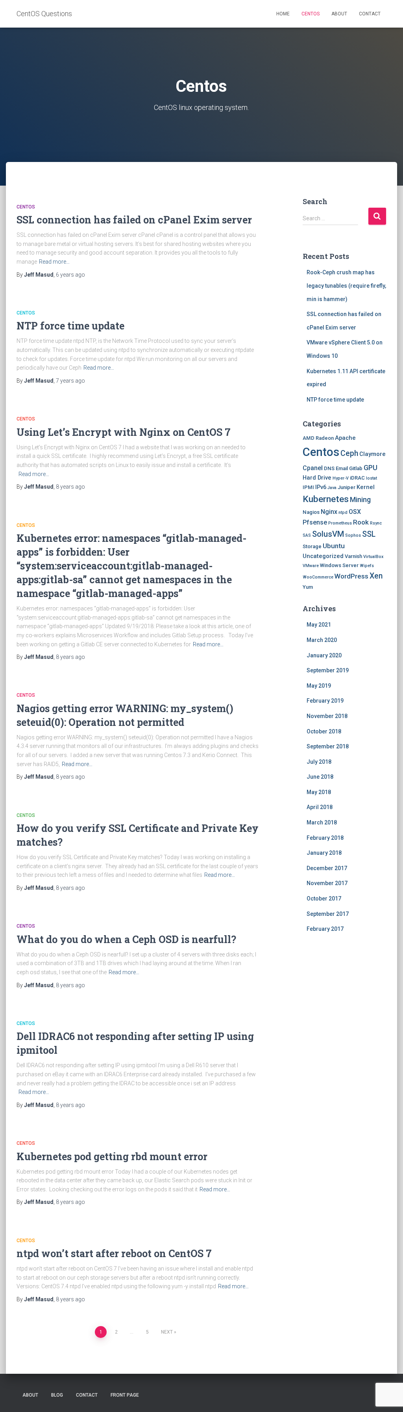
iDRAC (357, 478)
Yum (308, 587)
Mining (360, 499)
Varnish (353, 556)
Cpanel (313, 468)
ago (70, 275)
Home (283, 14)
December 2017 (327, 868)
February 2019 (325, 701)
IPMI (308, 487)
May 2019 (319, 686)
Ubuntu (334, 546)
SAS (307, 535)
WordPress (351, 576)
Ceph (349, 453)
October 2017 (324, 898)
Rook (361, 522)
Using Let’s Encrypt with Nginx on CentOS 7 (124, 432)
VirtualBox (373, 556)
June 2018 (320, 777)
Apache (345, 437)
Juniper (346, 487)
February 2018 (325, 838)
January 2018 (324, 853)
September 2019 (328, 670)
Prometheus (340, 523)
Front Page (125, 1395)
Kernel (366, 487)
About (339, 14)
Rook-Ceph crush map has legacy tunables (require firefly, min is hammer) (346, 285)
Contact (370, 14)
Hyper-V (341, 478)
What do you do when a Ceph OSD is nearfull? (126, 939)
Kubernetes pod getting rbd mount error (112, 1156)
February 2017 (325, 929)
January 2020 (324, 655)
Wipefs (367, 565)
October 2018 (324, 731)
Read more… (54, 262)
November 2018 (327, 716)
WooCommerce (318, 577)
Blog (57, 1395)
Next (167, 1332)
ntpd (343, 512)
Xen (376, 575)
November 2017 (327, 883)
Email (342, 468)
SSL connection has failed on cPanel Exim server (134, 219)
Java (331, 487)
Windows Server (339, 565)
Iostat (371, 478)
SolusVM (328, 534)
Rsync (376, 523)
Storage (312, 546)
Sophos (353, 535)
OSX (355, 511)
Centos (310, 14)
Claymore (372, 454)
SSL (368, 534)
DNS (329, 468)
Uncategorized (323, 556)
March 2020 (322, 640)
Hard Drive (317, 477)
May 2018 (319, 792)
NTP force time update (70, 325)
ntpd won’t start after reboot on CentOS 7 (114, 1253)
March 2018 (322, 822)
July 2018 (319, 762)
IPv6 (320, 487)
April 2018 (320, 807)
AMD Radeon (318, 438)
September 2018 (328, 746)
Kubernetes (326, 499)
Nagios (311, 512)
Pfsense (315, 522)
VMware (311, 565)
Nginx (329, 511)
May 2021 (319, 624)
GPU (370, 467)
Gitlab (355, 468)
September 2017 (328, 914)
